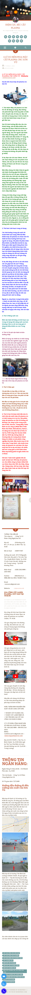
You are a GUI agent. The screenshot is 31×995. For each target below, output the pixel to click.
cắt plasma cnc (8, 960)
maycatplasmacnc (9, 982)
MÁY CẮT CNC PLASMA (10, 963)
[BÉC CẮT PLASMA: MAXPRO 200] (21, 37)
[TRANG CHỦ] (5, 37)
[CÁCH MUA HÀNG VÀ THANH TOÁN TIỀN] (21, 41)
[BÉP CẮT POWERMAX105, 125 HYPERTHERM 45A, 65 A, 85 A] (17, 37)
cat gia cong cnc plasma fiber (13, 958)
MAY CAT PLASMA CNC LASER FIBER (13, 974)
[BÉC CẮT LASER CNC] (25, 37)
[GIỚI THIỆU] (13, 41)
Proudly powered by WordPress (14, 990)
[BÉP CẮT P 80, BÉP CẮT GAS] (9, 41)
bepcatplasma (9, 68)
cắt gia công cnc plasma (11, 955)
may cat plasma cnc (10, 967)
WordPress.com (21, 992)
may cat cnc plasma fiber (11, 965)
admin (17, 600)
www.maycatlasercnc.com (13, 736)
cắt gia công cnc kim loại (11, 953)
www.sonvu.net (9, 78)
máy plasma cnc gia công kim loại (14, 977)
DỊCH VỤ (21, 600)
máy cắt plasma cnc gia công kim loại (14, 971)
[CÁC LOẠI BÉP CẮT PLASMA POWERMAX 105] (13, 37)
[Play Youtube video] (15, 638)
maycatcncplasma (9, 979)
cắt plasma (15, 604)
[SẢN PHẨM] (9, 37)
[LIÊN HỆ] (17, 41)
